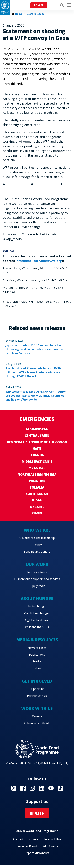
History (37, 545)
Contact (18, 839)
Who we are (37, 530)
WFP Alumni (50, 846)
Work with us (37, 708)
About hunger (37, 598)
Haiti (37, 448)
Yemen (37, 513)
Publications (37, 654)
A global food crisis (37, 620)
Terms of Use (52, 839)
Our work (37, 564)
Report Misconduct (37, 853)
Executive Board (26, 846)
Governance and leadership (37, 538)
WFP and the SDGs (37, 627)
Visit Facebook (23, 788)
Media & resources (37, 640)
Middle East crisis (37, 461)
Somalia (37, 487)
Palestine (37, 481)
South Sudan (37, 494)
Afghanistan (37, 429)
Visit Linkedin (41, 788)
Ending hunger (37, 606)
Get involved (37, 681)
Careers (37, 716)
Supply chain (37, 586)
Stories (37, 661)
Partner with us (37, 696)
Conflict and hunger (37, 613)
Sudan (37, 500)
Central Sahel (37, 435)
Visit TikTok (60, 788)
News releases (35, 13)
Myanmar (37, 468)
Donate (38, 5)
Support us (37, 689)
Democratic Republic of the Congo (37, 442)
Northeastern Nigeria (37, 474)
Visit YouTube (51, 788)
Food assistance (37, 572)
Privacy (33, 839)
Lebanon (37, 455)
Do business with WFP (37, 723)
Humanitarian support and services (37, 579)
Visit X (13, 788)
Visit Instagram (32, 788)
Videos (37, 668)
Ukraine (37, 507)
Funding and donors (37, 551)
